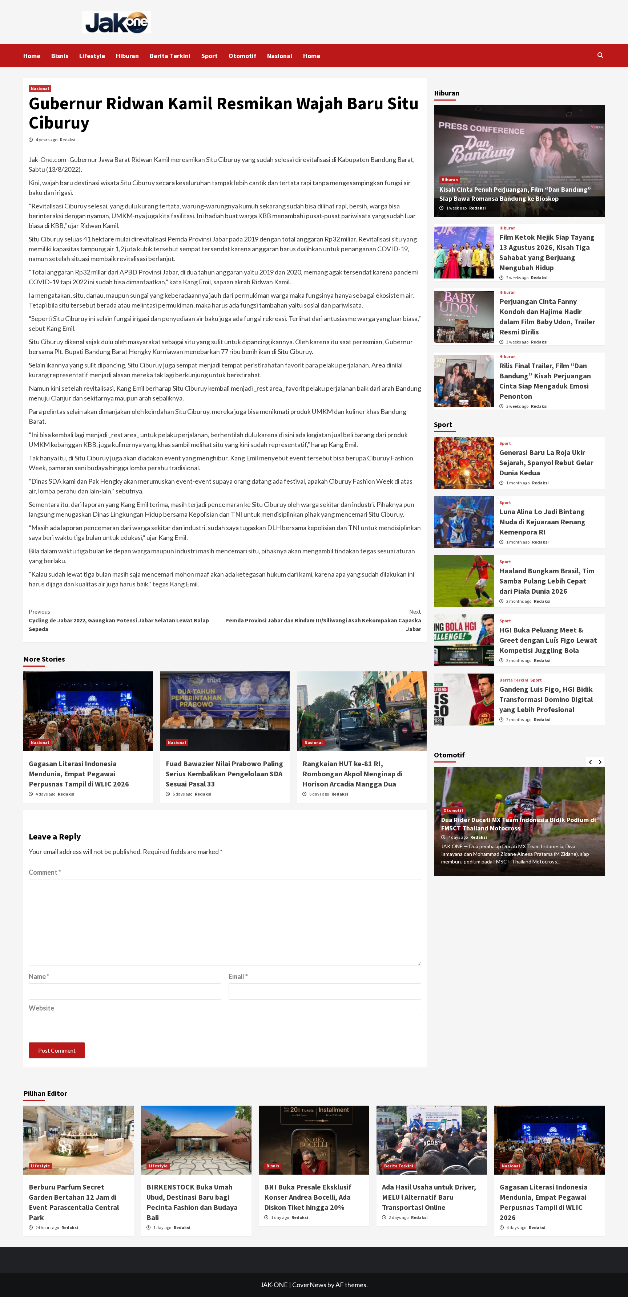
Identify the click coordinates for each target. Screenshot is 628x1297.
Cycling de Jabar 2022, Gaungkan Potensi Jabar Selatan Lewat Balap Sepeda (119, 620)
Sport (209, 56)
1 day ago (162, 1227)
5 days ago (183, 794)
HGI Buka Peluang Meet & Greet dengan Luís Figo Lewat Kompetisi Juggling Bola (548, 640)
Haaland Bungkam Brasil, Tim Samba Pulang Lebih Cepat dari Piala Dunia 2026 (547, 580)
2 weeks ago (517, 277)
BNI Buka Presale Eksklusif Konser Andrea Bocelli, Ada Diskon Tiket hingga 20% (307, 1197)
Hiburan (127, 56)
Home (31, 56)
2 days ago (399, 1217)
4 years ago (47, 139)
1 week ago (456, 208)
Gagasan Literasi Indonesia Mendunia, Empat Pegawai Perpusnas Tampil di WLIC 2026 (79, 773)
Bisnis (59, 56)
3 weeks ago (517, 342)
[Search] (600, 55)
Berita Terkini (170, 56)
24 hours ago (48, 1227)
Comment (45, 872)
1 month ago (518, 482)
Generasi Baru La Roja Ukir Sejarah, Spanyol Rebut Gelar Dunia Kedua (546, 462)
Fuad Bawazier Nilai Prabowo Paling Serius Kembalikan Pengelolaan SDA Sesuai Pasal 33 (224, 773)
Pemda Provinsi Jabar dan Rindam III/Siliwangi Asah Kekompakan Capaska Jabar (323, 620)
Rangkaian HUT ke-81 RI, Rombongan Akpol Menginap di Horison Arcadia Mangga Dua (352, 773)
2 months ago (519, 601)
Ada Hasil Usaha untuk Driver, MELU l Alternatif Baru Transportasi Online (429, 1197)
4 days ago (46, 794)
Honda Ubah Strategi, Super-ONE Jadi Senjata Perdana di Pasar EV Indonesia (508, 824)
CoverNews (309, 1285)
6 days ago (319, 794)
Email (238, 976)
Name (39, 976)
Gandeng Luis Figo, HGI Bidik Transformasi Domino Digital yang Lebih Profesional (546, 699)
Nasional (279, 56)
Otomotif (242, 56)
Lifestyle (92, 56)
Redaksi (67, 139)
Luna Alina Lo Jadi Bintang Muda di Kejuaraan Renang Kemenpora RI (542, 521)
